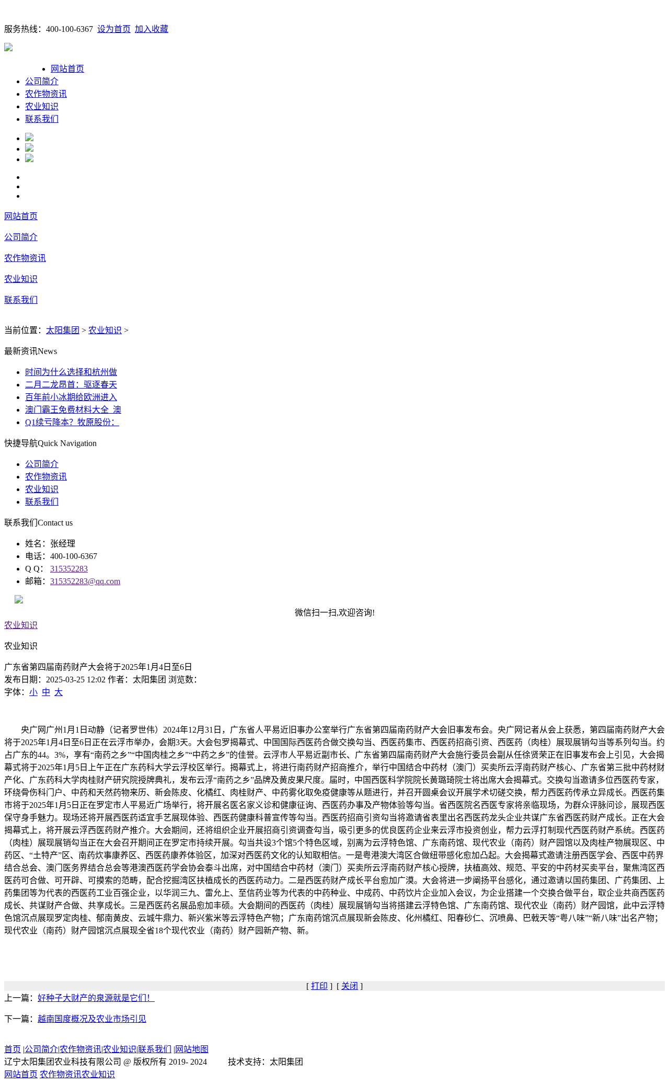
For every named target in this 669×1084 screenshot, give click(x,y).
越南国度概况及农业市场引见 (92, 1018)
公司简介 (42, 81)
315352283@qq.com (85, 581)
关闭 (349, 986)
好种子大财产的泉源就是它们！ (96, 998)
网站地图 (192, 1049)
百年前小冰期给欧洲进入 (71, 397)
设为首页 (114, 29)
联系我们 (42, 119)
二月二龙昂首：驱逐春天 (71, 384)
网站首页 (67, 68)
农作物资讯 (46, 93)
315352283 (69, 568)
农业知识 (42, 106)
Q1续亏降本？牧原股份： (72, 422)
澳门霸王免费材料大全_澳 (73, 409)
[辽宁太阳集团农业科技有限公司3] (29, 159)
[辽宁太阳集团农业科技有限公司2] (29, 148)
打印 (319, 986)
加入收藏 (151, 29)
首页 (12, 1049)
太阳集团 (62, 330)
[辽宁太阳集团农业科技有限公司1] (29, 138)
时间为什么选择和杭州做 (71, 372)
